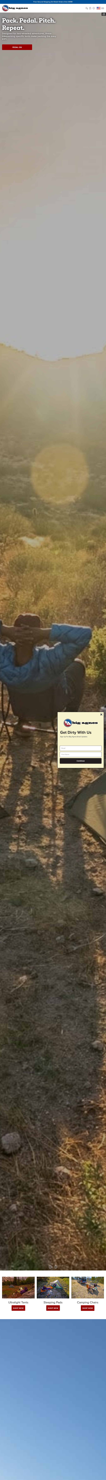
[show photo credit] (104, 14)
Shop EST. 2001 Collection (22, 49)
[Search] (86, 8)
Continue (81, 761)
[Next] (55, 1266)
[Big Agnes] (15, 8)
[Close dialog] (101, 714)
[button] (90, 8)
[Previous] (50, 1266)
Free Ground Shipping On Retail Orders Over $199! (53, 2)
